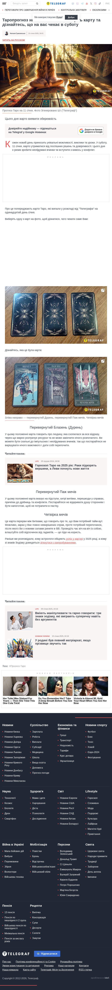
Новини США (67, 803)
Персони (64, 844)
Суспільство (39, 725)
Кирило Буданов (69, 879)
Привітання (94, 834)
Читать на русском (13, 40)
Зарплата (37, 731)
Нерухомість (67, 745)
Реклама (49, 965)
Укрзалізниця (67, 761)
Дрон (7, 813)
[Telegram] (82, 3)
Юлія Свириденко (69, 895)
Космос (8, 803)
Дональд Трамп (68, 859)
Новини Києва (12, 731)
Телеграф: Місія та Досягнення (57, 969)
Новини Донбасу (14, 770)
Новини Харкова (14, 737)
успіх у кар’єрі (74, 538)
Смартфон (10, 818)
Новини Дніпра (13, 742)
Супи (35, 922)
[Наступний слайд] (109, 10)
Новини (7, 725)
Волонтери (10, 872)
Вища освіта (39, 762)
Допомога (37, 767)
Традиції (92, 861)
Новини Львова (13, 752)
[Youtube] (87, 3)
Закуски (36, 938)
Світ (61, 791)
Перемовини (11, 861)
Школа (35, 757)
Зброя (8, 866)
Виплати (36, 742)
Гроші (63, 735)
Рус (108, 3)
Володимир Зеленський (66, 852)
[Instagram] (95, 3)
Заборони (93, 866)
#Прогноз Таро (17, 666)
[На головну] (56, 3)
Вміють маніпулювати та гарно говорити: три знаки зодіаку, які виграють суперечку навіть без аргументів (68, 616)
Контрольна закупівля (73, 10)
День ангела (94, 872)
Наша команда (10, 969)
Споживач (93, 803)
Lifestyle (91, 791)
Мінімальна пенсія (14, 933)
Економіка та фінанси (67, 726)
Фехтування (94, 757)
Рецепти (36, 905)
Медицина (37, 752)
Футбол (92, 731)
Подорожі (93, 813)
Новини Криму (12, 775)
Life (37, 461)
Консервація (39, 917)
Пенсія (7, 905)
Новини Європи (68, 798)
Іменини (92, 877)
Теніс (90, 742)
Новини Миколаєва (15, 781)
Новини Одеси (12, 747)
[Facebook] (73, 3)
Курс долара (66, 755)
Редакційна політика (71, 961)
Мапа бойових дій (14, 851)
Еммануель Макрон (70, 869)
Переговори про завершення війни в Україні (30, 10)
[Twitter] (91, 3)
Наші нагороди (66, 965)
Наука (6, 791)
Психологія (38, 813)
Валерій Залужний (70, 874)
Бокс (90, 737)
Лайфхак (92, 824)
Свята (89, 844)
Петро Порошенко (70, 885)
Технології (10, 798)
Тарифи (64, 750)
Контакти (84, 965)
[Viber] (77, 3)
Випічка (36, 912)
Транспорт (65, 740)
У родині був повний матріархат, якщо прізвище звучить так (63, 642)
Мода (90, 808)
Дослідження (39, 818)
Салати (36, 933)
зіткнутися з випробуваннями (58, 542)
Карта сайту (29, 969)
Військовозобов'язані (43, 866)
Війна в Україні (13, 844)
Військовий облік (41, 872)
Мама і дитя (38, 798)
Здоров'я (36, 791)
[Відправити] (37, 3)
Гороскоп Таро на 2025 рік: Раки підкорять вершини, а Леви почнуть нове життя (66, 467)
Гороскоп (93, 798)
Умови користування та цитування (21, 965)
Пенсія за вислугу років (14, 940)
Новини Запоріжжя (15, 757)
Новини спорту (96, 725)
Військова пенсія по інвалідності (15, 927)
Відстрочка (38, 861)
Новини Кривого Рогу (13, 764)
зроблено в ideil (100, 978)
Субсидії (36, 747)
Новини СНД (67, 813)
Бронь (35, 856)
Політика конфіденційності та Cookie (36, 961)
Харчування (38, 803)
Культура (92, 818)
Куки (59, 17)
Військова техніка (14, 877)
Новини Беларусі (69, 824)
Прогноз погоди (40, 773)
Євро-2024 (93, 752)
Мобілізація (38, 844)
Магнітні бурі (95, 829)
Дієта (35, 808)
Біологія (9, 808)
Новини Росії (67, 808)
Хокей (91, 747)
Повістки (37, 851)
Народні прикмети (97, 856)
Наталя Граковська (17, 33)
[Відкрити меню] (4, 3)
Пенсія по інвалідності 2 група (15, 918)
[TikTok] (99, 3)
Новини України (42, 636)
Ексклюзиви (99, 10)
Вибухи (8, 856)
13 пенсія (10, 912)
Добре (71, 17)
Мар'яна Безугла (69, 890)
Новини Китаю (68, 818)
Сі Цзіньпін (66, 864)
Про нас (6, 961)
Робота (36, 737)
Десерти (36, 928)
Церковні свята (96, 851)
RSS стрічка (85, 969)
